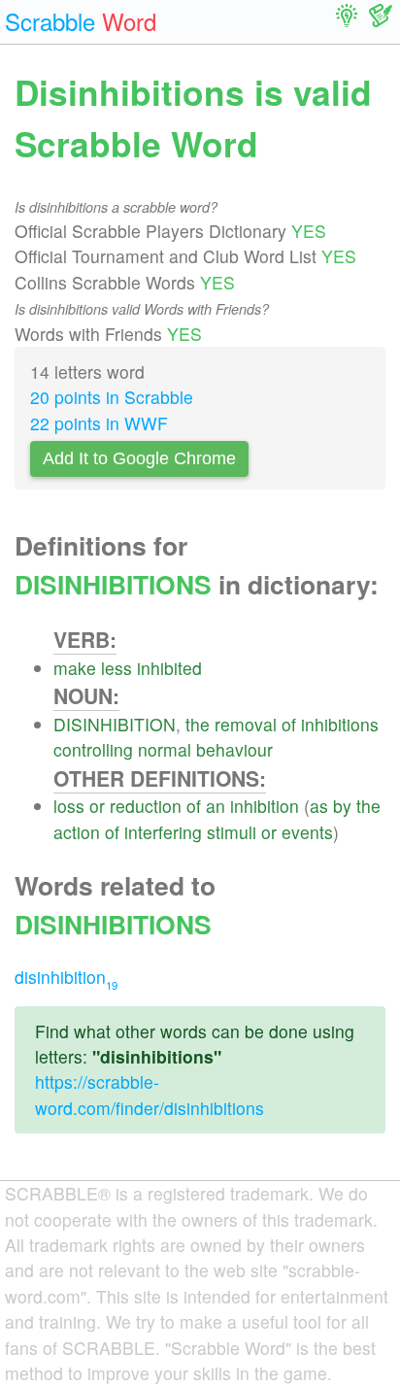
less (116, 668)
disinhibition (66, 976)
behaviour (234, 749)
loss (68, 806)
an (215, 806)
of (289, 724)
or (97, 806)
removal (246, 724)
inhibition (264, 806)
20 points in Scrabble (111, 397)
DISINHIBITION (114, 724)
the (197, 724)
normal (164, 749)
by (342, 806)
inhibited (169, 668)
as (319, 806)
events (307, 832)
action (76, 832)
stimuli (231, 832)
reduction (146, 806)
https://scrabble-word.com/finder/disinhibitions (149, 1094)
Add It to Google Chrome (139, 458)
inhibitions (340, 724)
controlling (93, 749)
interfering (163, 832)
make (74, 668)
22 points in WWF (99, 423)
